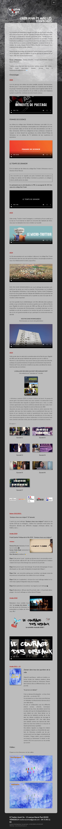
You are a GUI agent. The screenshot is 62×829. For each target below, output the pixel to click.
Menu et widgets (54, 4)
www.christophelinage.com (21, 825)
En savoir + (13, 424)
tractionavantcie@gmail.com (18, 70)
